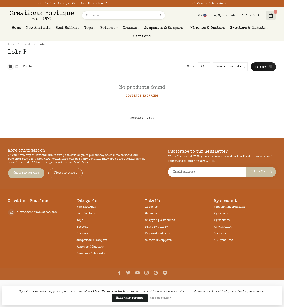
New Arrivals (38, 28)
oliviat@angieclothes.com (37, 212)
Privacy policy (156, 227)
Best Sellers (67, 28)
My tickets (222, 220)
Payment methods (157, 233)
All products (223, 240)
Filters (261, 67)
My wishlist (223, 227)
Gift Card (142, 36)
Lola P (42, 44)
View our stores (65, 172)
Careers (151, 213)
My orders (221, 213)
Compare (220, 233)
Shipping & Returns (160, 220)
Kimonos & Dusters (207, 28)
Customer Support (158, 240)
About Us (151, 207)
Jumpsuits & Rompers (163, 28)
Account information (229, 207)
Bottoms (107, 28)
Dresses (130, 28)
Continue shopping (142, 96)
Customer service (26, 172)
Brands (26, 44)
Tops (88, 28)
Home (16, 28)
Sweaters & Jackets (248, 28)
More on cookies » (161, 298)
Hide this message (129, 298)
